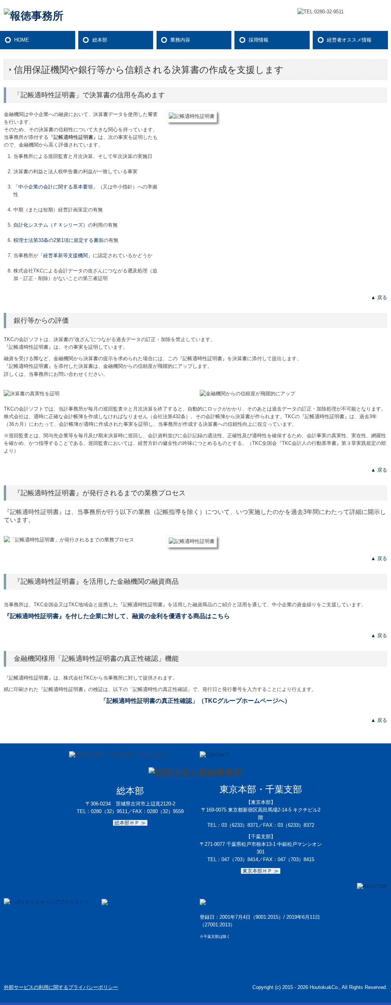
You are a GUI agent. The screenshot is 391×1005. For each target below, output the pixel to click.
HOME (21, 40)
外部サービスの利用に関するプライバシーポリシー (61, 987)
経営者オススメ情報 (349, 40)
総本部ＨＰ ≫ (130, 823)
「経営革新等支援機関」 (65, 255)
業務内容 (180, 40)
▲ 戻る (379, 297)
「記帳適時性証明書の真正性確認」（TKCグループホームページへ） (195, 700)
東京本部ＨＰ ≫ (260, 871)
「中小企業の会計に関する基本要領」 (55, 187)
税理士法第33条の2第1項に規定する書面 (58, 240)
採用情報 (258, 40)
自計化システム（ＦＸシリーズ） (50, 225)
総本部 (99, 40)
